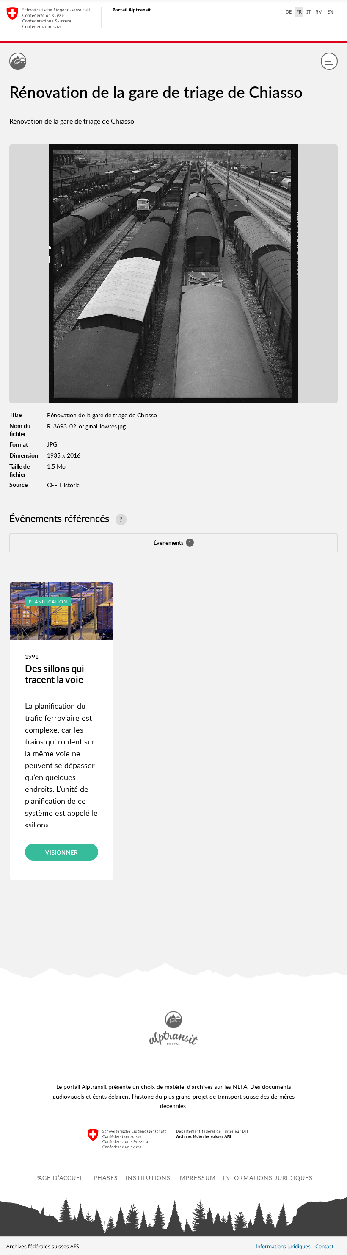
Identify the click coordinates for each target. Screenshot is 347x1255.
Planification (48, 601)
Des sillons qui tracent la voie (54, 674)
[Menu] (329, 61)
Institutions (148, 1178)
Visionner (61, 852)
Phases (106, 1178)
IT (308, 11)
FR (299, 11)
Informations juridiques (267, 1178)
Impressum (197, 1178)
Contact (324, 1246)
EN (330, 11)
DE (289, 11)
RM (318, 11)
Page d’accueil (60, 1178)
